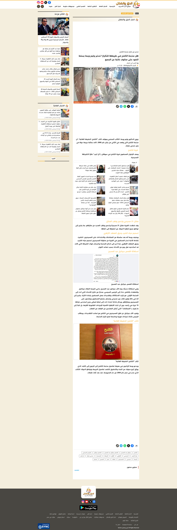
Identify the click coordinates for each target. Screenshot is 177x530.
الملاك (113, 459)
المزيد (53, 158)
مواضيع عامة (53, 514)
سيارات (68, 517)
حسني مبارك (90, 456)
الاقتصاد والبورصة (133, 517)
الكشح (135, 453)
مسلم (95, 459)
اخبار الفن (58, 6)
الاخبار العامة (103, 6)
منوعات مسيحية (80, 514)
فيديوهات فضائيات (99, 517)
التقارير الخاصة (92, 6)
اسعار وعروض (60, 517)
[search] (38, 6)
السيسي (126, 456)
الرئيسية (112, 6)
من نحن (136, 524)
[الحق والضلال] (137, 13)
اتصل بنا (118, 524)
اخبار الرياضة (71, 514)
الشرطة (106, 456)
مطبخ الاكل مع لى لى (86, 517)
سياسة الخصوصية (127, 524)
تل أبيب (82, 456)
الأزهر (112, 456)
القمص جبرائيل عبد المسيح (111, 453)
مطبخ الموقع (62, 514)
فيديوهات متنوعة (68, 6)
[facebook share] (132, 106)
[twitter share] (128, 106)
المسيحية (98, 456)
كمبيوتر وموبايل (122, 517)
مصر (108, 459)
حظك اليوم (126, 520)
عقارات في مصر (51, 517)
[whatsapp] (117, 106)
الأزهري (119, 456)
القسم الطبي (81, 6)
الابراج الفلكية (134, 520)
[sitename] (88, 492)
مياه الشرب (134, 456)
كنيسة (135, 459)
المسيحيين (121, 459)
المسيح (102, 459)
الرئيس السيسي (87, 453)
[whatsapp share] (124, 106)
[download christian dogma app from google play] (88, 507)
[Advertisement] (106, 36)
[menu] (42, 6)
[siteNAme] (128, 4)
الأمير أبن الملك (132, 63)
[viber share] (121, 106)
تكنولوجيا (74, 517)
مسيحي (129, 459)
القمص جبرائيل (97, 453)
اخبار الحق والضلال (127, 13)
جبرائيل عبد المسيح (126, 453)
